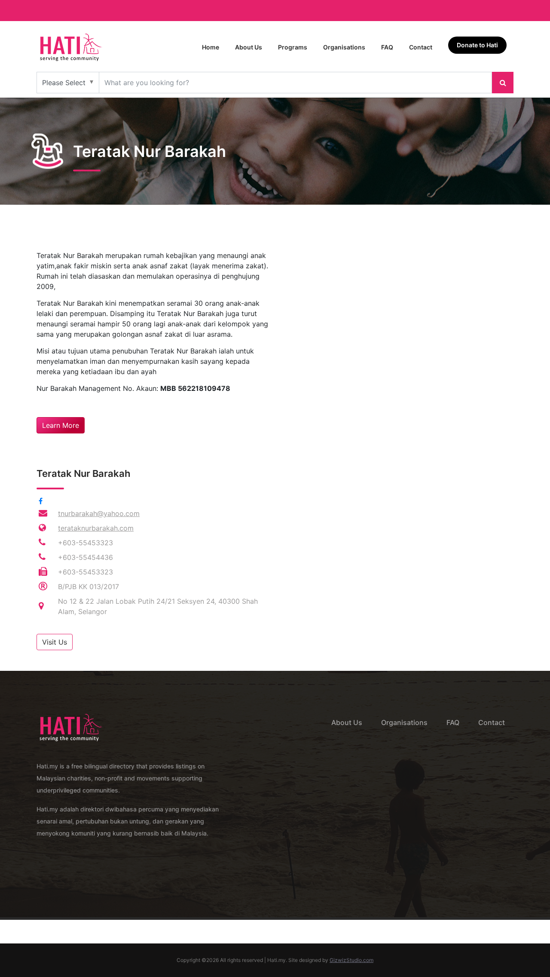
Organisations (344, 47)
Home (210, 47)
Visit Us (54, 642)
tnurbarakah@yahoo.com (99, 513)
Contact (420, 47)
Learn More (60, 425)
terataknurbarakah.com (96, 528)
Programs (292, 47)
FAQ (387, 47)
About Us (248, 47)
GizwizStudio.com (351, 960)
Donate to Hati (477, 45)
